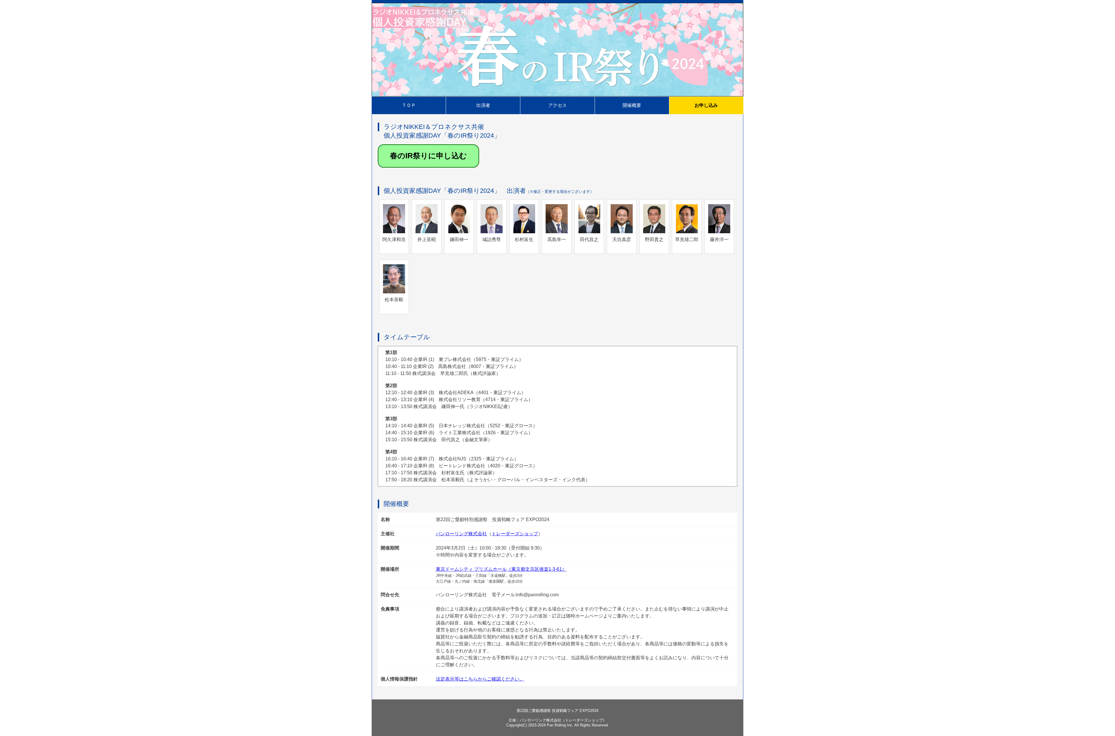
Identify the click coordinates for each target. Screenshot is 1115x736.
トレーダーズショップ (515, 533)
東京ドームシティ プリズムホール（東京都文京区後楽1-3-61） (501, 569)
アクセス (557, 105)
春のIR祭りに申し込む (428, 155)
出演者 (483, 105)
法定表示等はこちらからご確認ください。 (480, 678)
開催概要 (632, 105)
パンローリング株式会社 (461, 533)
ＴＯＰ (409, 105)
